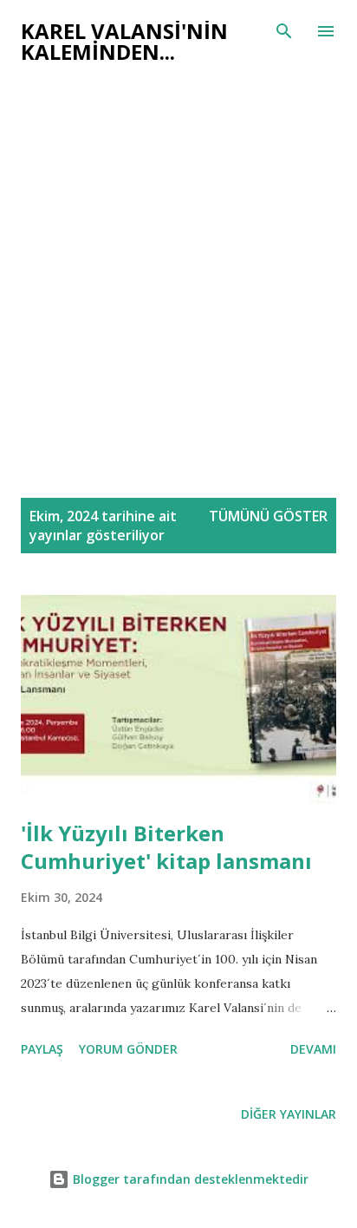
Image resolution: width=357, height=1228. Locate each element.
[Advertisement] (178, 289)
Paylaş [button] (42, 1049)
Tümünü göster (268, 516)
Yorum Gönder (128, 1049)
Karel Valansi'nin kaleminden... (124, 41)
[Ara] (284, 31)
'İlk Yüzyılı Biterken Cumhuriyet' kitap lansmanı (166, 847)
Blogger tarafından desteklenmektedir (188, 1179)
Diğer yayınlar (288, 1114)
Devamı (313, 1049)
